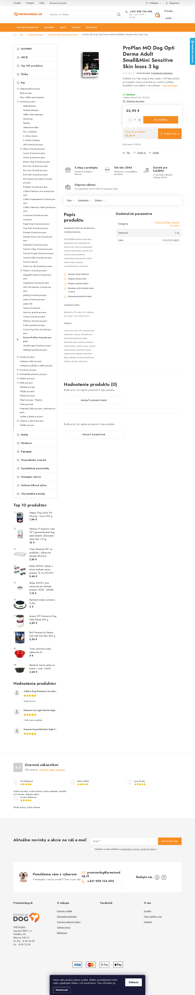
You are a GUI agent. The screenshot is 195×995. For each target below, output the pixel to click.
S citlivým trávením (31, 140)
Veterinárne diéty (30, 127)
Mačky (24, 434)
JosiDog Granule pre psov (34, 295)
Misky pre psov (26, 382)
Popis (69, 200)
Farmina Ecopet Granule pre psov (38, 253)
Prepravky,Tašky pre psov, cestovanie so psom (37, 410)
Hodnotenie (83, 200)
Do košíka (161, 119)
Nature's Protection (31, 308)
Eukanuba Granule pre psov (35, 244)
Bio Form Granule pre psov (35, 166)
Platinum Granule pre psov (35, 320)
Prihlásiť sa (170, 841)
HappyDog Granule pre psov (36, 282)
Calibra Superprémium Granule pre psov (39, 201)
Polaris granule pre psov (34, 325)
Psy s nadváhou (30, 131)
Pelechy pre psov (27, 395)
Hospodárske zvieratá (33, 460)
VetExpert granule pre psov (35, 349)
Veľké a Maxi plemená (33, 114)
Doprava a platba (64, 911)
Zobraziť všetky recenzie (52, 769)
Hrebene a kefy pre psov (31, 361)
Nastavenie (62, 990)
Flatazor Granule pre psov (35, 270)
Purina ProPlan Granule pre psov (37, 339)
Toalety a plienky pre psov (31, 416)
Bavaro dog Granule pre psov (36, 161)
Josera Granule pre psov (34, 299)
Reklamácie (62, 932)
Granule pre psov (27, 101)
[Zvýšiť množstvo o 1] (139, 120)
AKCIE (24, 57)
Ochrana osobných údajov (69, 922)
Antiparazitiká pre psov (30, 88)
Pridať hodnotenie (94, 400)
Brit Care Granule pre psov (35, 170)
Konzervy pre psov (28, 369)
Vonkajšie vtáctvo (31, 477)
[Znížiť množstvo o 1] (130, 120)
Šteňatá (26, 123)
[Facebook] (157, 877)
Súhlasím (133, 982)
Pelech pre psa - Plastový (31, 400)
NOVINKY (26, 49)
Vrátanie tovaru (64, 927)
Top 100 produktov (32, 65)
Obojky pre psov (27, 391)
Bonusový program (58, 3)
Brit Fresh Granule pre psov (35, 174)
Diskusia (98, 200)
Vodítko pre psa (27, 425)
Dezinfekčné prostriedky (35, 468)
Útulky (42, 3)
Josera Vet (27, 303)
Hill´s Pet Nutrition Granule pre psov (37, 289)
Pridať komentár (94, 434)
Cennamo (27, 219)
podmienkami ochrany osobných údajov (138, 849)
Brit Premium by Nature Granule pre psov (37, 180)
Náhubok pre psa (27, 387)
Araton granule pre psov (34, 157)
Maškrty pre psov (27, 378)
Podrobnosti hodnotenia (162, 73)
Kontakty (17, 3)
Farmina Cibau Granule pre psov (38, 249)
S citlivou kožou (30, 136)
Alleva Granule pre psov (34, 148)
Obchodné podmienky (67, 916)
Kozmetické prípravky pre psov (33, 374)
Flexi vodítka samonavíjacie (32, 97)
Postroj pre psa (26, 404)
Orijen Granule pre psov (34, 316)
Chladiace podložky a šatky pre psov (36, 365)
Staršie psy (28, 118)
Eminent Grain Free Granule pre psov (37, 238)
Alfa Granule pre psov (33, 144)
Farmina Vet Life (30, 262)
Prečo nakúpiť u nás (153, 916)
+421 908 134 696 (140, 11)
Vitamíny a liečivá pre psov (32, 420)
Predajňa (30, 3)
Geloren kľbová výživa (34, 485)
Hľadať (119, 14)
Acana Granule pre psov (34, 153)
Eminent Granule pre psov (34, 232)
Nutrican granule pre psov (35, 312)
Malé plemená (29, 105)
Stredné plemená (30, 110)
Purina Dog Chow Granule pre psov (37, 331)
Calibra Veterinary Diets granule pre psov (39, 209)
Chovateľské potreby (33, 493)
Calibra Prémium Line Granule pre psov (38, 193)
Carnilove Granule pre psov (35, 215)
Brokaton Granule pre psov (35, 187)
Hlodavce (26, 443)
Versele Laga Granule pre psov (37, 345)
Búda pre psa (26, 93)
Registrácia (174, 3)
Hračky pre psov (27, 357)
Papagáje (26, 451)
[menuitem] (27, 27)
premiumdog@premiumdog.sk (101, 874)
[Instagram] (164, 877)
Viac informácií (170, 85)
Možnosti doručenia (135, 101)
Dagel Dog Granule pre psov (36, 223)
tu (114, 983)
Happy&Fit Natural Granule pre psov (37, 276)
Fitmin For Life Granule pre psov (37, 266)
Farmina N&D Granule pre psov (37, 257)
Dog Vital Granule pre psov (35, 228)
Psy (23, 82)
